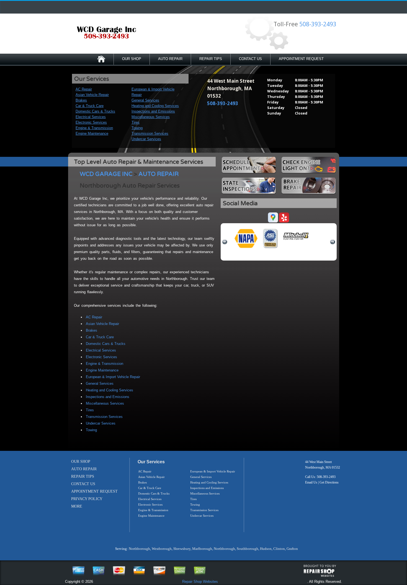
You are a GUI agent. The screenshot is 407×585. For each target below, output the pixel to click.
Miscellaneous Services (151, 117)
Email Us (311, 482)
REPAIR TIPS (210, 59)
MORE (76, 506)
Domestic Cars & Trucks (95, 111)
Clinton (279, 549)
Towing (137, 128)
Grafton (292, 549)
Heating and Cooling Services (155, 106)
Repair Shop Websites (200, 581)
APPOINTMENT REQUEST (301, 59)
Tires (136, 122)
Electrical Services (91, 117)
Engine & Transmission (94, 128)
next (332, 242)
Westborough (162, 549)
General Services (145, 100)
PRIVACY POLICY (86, 499)
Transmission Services (150, 133)
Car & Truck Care (90, 106)
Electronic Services (91, 122)
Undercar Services (146, 139)
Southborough (247, 549)
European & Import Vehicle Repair (113, 377)
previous (225, 242)
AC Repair (84, 89)
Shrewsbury (181, 549)
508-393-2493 (317, 24)
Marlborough (202, 549)
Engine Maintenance (92, 133)
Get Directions (329, 482)
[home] (106, 33)
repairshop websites (318, 573)
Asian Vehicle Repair (92, 95)
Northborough (139, 549)
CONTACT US (250, 59)
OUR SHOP (131, 59)
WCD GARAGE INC (106, 174)
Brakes (81, 100)
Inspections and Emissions (153, 111)
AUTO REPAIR (170, 59)
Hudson (266, 549)
